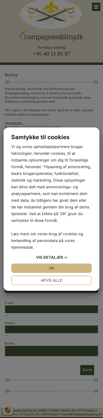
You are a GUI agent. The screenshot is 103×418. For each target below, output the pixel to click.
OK (51, 268)
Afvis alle (51, 280)
